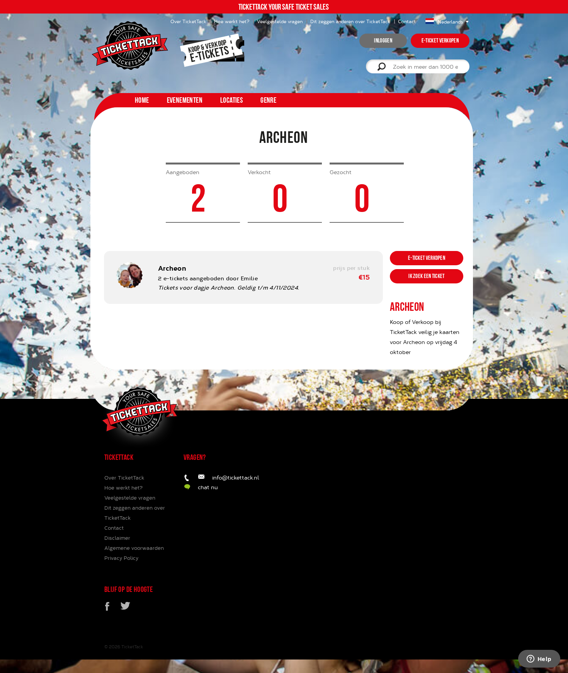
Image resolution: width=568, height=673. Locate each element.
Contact (407, 21)
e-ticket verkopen (440, 40)
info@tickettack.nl (235, 477)
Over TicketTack (124, 477)
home (142, 100)
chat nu (208, 487)
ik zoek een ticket (426, 276)
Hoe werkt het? (231, 21)
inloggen (383, 40)
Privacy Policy (121, 557)
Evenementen (184, 100)
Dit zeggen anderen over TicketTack (350, 21)
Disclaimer (117, 537)
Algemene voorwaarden (134, 547)
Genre (268, 100)
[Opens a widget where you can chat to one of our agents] (539, 659)
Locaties (231, 100)
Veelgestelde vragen (280, 21)
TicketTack (132, 646)
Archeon (172, 268)
